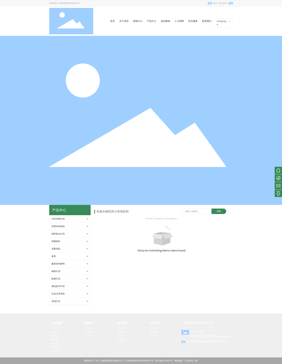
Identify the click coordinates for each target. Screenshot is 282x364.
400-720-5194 (220, 3)
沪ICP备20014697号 (163, 361)
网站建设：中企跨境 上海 (186, 361)
